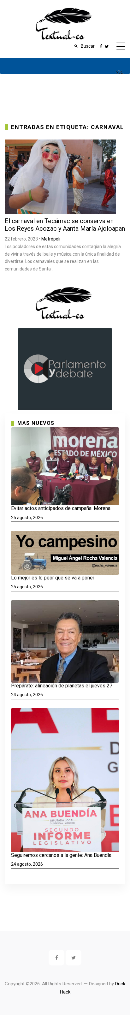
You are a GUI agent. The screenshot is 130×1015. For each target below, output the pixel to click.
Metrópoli (50, 238)
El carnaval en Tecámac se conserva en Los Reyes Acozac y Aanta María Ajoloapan (65, 224)
